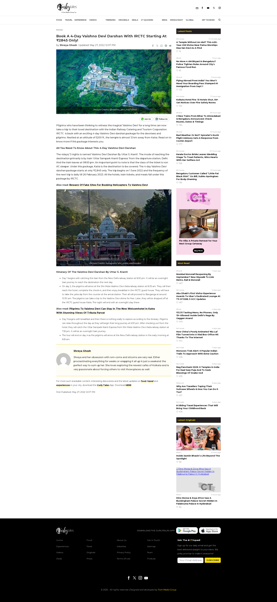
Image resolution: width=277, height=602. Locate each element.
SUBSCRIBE (212, 560)
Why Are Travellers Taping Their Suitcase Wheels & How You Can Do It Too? (197, 389)
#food (178, 58)
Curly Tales (103, 385)
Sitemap (151, 546)
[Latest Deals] (198, 205)
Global (190, 20)
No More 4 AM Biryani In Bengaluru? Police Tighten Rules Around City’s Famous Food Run (196, 64)
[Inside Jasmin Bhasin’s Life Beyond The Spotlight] (198, 437)
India (164, 20)
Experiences (62, 546)
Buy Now (198, 251)
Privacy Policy (124, 552)
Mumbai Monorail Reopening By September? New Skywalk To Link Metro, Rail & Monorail (195, 277)
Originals (123, 20)
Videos (93, 20)
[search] (218, 20)
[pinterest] (166, 46)
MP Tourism (208, 20)
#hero (178, 452)
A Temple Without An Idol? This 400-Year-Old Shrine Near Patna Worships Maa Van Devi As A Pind (196, 45)
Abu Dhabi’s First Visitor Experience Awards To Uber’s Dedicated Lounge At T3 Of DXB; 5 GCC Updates (198, 296)
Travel (68, 20)
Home (59, 30)
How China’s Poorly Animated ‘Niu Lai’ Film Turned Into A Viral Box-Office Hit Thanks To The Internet (197, 334)
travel (150, 381)
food (143, 381)
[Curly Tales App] (187, 530)
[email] (170, 46)
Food (59, 20)
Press (89, 558)
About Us (121, 540)
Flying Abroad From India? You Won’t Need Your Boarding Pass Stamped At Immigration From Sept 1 (197, 83)
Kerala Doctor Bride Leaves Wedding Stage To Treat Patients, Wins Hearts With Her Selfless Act (197, 157)
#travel (179, 77)
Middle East (176, 20)
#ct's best (180, 347)
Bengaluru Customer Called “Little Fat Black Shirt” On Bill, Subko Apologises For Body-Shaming (197, 176)
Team (150, 552)
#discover (180, 383)
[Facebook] (202, 8)
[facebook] (153, 46)
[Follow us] (162, 119)
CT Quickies (147, 20)
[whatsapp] (161, 46)
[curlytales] (65, 533)
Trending (110, 20)
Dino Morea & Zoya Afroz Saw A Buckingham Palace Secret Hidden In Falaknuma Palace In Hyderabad (196, 501)
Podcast (151, 558)
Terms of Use (123, 558)
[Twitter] (214, 8)
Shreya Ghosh (68, 45)
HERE (128, 385)
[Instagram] (220, 8)
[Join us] (147, 119)
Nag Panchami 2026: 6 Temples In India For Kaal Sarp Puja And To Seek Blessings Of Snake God (197, 370)
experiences (63, 385)
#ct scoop (180, 39)
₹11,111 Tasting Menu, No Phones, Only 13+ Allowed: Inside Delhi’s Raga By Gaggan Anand (197, 315)
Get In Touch (153, 540)
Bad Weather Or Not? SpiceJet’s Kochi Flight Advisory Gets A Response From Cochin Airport (197, 138)
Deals (135, 20)
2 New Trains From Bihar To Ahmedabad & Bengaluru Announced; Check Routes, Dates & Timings (198, 119)
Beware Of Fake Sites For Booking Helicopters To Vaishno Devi (108, 185)
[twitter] (157, 46)
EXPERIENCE (80, 20)
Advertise (121, 546)
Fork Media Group (167, 589)
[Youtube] (208, 8)
